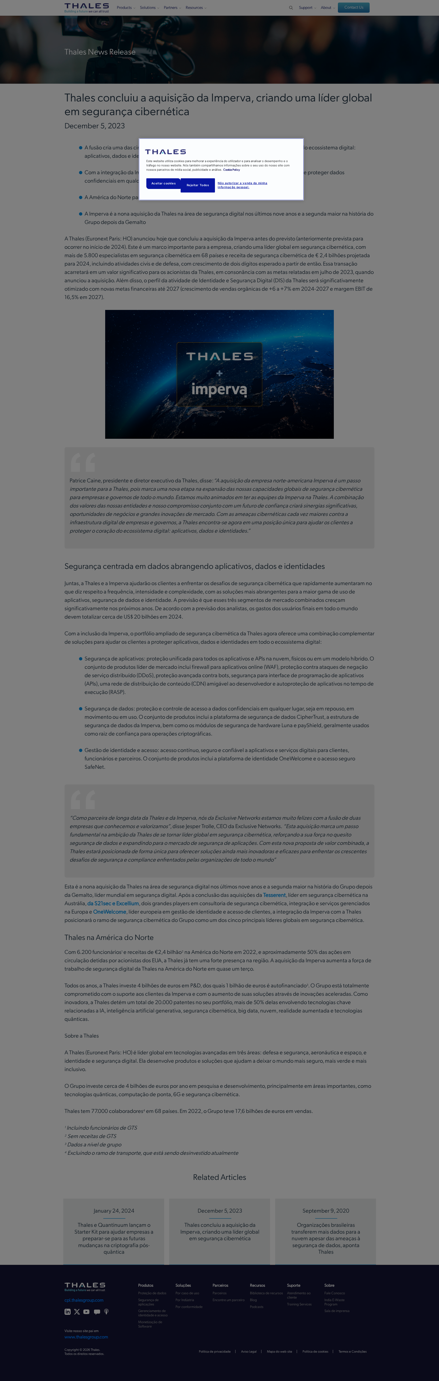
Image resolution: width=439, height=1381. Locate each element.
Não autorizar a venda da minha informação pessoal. (242, 185)
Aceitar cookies (163, 183)
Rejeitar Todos (198, 185)
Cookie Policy (231, 169)
